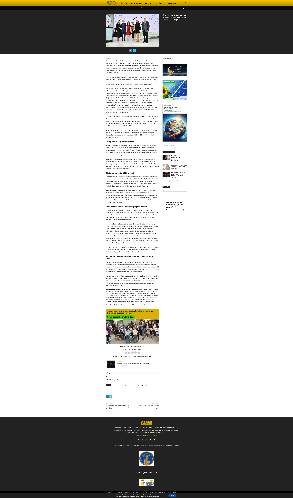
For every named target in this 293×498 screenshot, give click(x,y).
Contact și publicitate (172, 492)
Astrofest (108, 492)
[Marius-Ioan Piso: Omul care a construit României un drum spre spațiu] (166, 167)
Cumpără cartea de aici (168, 145)
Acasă (107, 12)
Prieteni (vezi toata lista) (146, 472)
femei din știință (137, 385)
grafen (147, 385)
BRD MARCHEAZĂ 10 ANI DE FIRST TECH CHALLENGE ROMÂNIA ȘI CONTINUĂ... (178, 174)
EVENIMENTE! (171, 3)
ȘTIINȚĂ (124, 3)
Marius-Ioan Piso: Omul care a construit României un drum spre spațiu (179, 167)
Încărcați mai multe (174, 181)
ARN (113, 385)
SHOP (147, 8)
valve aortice (116, 386)
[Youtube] (186, 8)
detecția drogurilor (124, 385)
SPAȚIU (159, 3)
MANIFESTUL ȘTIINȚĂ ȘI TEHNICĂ (150, 492)
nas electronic (109, 386)
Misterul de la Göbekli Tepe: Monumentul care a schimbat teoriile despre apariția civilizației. (174, 205)
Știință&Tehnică (169, 21)
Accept (172, 495)
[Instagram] (178, 8)
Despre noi (109, 8)
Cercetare (117, 12)
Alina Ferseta (169, 210)
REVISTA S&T (117, 8)
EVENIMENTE (127, 8)
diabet (131, 385)
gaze (143, 385)
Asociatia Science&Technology (123, 492)
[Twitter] (183, 8)
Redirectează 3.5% (139, 8)
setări (157, 496)
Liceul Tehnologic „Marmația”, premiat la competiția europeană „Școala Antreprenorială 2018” (147, 407)
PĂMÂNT (149, 3)
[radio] (126, 353)
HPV (151, 385)
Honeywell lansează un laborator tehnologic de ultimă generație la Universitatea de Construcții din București (117, 407)
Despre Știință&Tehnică (136, 492)
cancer (116, 385)
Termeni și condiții (162, 492)
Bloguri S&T (166, 186)
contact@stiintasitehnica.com (150, 435)
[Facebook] (176, 8)
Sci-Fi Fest (113, 492)
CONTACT (155, 8)
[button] (185, 3)
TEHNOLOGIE (136, 3)
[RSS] (181, 8)
